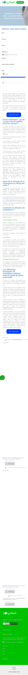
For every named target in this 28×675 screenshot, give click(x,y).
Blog (4, 654)
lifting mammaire (10, 200)
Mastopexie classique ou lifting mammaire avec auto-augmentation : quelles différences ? (13, 458)
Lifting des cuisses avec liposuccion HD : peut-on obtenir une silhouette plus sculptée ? (14, 586)
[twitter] (4, 661)
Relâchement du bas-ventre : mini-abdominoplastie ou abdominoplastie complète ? (14, 599)
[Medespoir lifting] (14, 2)
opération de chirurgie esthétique (11, 189)
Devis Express (20, 2)
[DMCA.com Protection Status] (10, 624)
